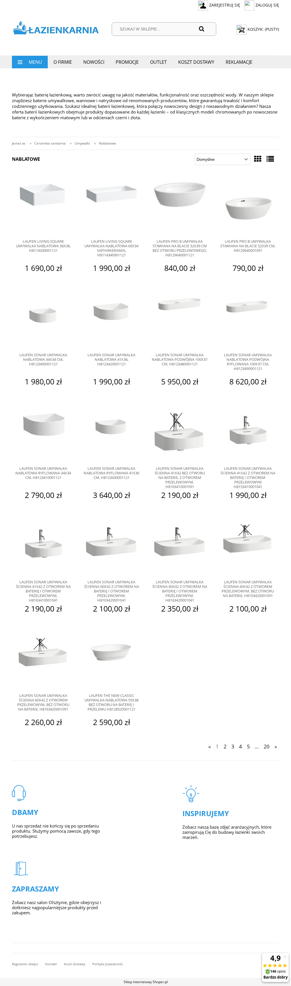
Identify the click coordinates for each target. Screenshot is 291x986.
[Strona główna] (56, 29)
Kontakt (51, 964)
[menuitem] (30, 62)
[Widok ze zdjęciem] (257, 159)
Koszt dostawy (74, 964)
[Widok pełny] (270, 159)
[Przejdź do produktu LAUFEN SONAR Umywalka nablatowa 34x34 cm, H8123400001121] (43, 320)
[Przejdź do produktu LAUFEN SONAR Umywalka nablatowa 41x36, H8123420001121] (111, 320)
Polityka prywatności (107, 964)
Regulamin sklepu (25, 964)
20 (266, 746)
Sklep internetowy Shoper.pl (146, 981)
